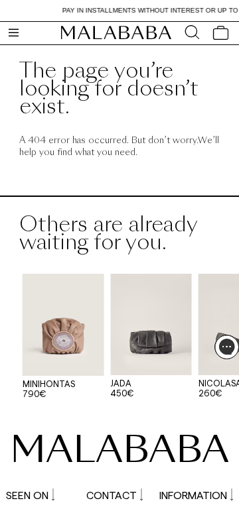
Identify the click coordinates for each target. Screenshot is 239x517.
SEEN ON (27, 494)
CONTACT (111, 494)
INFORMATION (193, 494)
